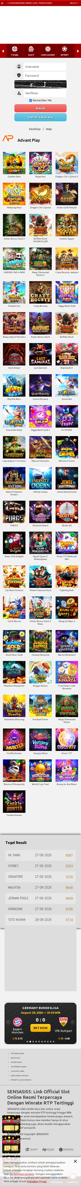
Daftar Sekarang (40, 117)
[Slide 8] (48, 1042)
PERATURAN (16, 1062)
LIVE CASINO (48, 55)
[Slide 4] (36, 1042)
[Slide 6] (42, 1042)
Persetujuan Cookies (22, 1174)
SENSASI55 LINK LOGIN (20, 1109)
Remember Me (42, 100)
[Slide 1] (27, 1042)
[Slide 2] (30, 1042)
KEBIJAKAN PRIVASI (19, 1075)
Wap (49, 129)
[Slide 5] (39, 1042)
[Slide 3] (33, 1042)
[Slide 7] (45, 1042)
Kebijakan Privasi (37, 1181)
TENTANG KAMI (17, 1053)
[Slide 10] (53, 1042)
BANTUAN (15, 1058)
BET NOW (40, 1027)
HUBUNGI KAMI (17, 1071)
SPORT (65, 55)
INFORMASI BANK (18, 1066)
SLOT (31, 55)
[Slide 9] (51, 1042)
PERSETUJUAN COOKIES (21, 1080)
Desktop (35, 129)
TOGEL (14, 55)
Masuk (40, 108)
